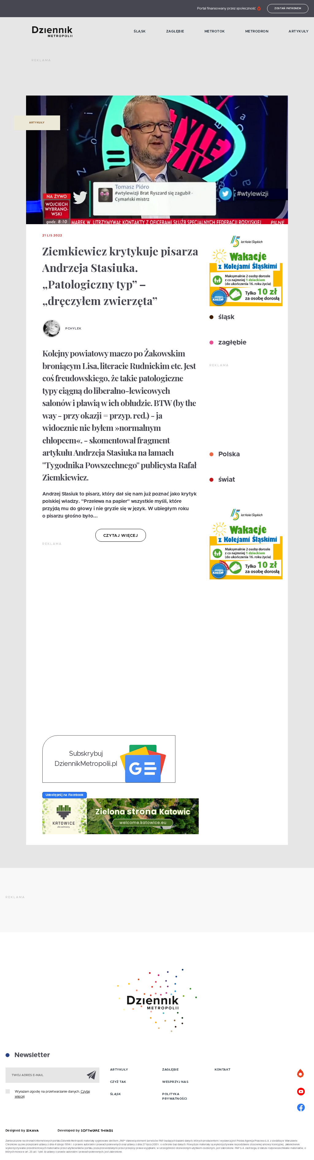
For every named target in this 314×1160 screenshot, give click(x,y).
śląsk (225, 317)
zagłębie (231, 342)
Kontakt (223, 1069)
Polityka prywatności (174, 1096)
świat (225, 479)
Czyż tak (118, 1081)
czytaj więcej (120, 536)
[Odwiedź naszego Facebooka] (300, 1107)
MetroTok (215, 31)
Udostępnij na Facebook (65, 795)
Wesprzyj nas (175, 1081)
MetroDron (257, 31)
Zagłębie (175, 31)
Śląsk (140, 31)
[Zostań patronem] (300, 1074)
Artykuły (298, 31)
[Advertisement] (143, 79)
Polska (228, 454)
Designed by (16, 1130)
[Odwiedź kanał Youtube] (300, 1091)
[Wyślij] (91, 1075)
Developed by (69, 1130)
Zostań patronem (287, 8)
